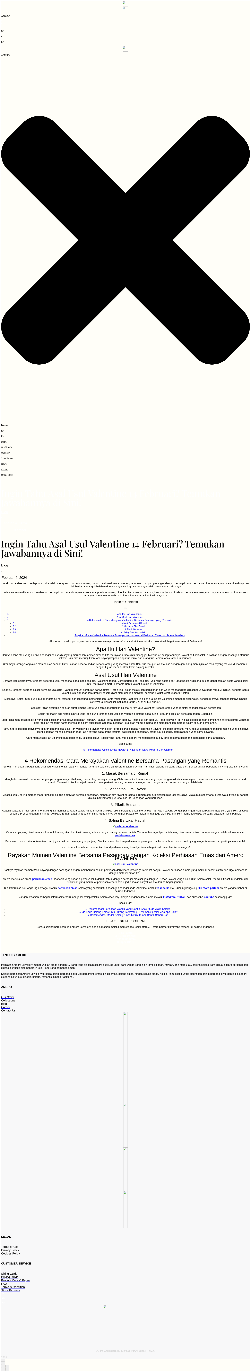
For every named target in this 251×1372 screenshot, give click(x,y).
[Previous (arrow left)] (3, 1369)
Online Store (7, 475)
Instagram (169, 897)
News (4, 464)
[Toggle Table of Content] (125, 608)
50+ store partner (208, 888)
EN (2, 42)
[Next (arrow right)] (7, 1369)
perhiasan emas (125, 835)
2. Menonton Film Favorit (133, 626)
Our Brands (6, 447)
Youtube (209, 897)
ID (2, 30)
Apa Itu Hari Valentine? (129, 614)
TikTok (181, 897)
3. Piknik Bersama (133, 629)
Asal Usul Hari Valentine (129, 617)
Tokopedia (162, 888)
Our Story (5, 453)
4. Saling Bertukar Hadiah (133, 632)
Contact (4, 469)
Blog (4, 512)
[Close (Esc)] (3, 1366)
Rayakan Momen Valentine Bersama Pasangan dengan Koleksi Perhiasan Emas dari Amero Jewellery (130, 635)
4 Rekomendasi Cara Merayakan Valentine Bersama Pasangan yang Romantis (129, 620)
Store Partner (7, 458)
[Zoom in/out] (7, 1366)
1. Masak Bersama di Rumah (133, 623)
